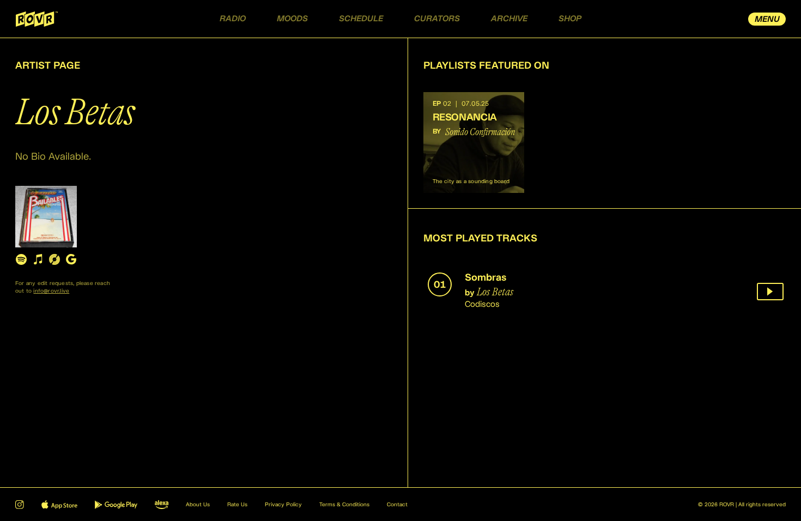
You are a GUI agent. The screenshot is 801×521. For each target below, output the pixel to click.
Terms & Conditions (344, 504)
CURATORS (437, 19)
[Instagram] (19, 504)
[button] (473, 142)
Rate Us (237, 504)
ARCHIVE (509, 19)
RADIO (233, 19)
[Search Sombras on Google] (71, 259)
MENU (767, 19)
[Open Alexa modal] (161, 504)
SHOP (570, 19)
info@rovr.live (51, 291)
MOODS (292, 19)
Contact (397, 504)
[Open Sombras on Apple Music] (38, 259)
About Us (198, 504)
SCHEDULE (361, 19)
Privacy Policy (283, 504)
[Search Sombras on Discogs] (54, 259)
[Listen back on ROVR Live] (770, 291)
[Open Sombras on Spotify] (21, 259)
